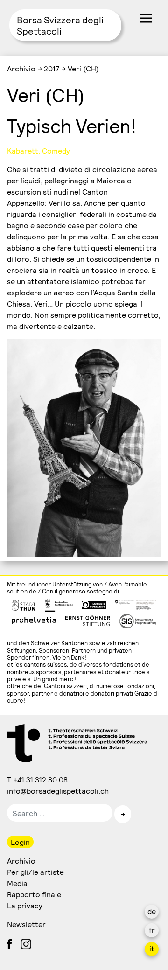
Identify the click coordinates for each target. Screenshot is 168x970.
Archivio (21, 68)
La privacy (24, 905)
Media (17, 883)
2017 (51, 68)
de (151, 911)
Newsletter (26, 924)
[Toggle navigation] (146, 18)
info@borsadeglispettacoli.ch (58, 790)
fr (152, 929)
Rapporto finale (34, 894)
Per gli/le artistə (35, 871)
